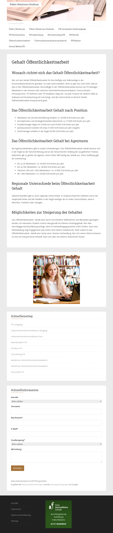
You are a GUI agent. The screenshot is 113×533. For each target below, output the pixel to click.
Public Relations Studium (24, 4)
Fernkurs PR (16, 348)
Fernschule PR (17, 372)
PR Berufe (74, 35)
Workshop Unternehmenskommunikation (29, 366)
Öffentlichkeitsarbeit (19, 40)
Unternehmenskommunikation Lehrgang (29, 330)
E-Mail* (14, 429)
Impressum (16, 509)
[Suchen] (103, 23)
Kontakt (14, 503)
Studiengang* (18, 440)
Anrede (14, 397)
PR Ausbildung (36, 35)
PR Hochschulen (17, 35)
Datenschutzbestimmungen (32, 484)
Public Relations (17, 29)
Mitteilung (16, 449)
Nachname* (17, 417)
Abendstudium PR (19, 342)
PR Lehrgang (16, 324)
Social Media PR (17, 46)
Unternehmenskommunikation (50, 40)
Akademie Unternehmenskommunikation (29, 360)
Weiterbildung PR (56, 35)
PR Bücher (76, 40)
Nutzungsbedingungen (59, 484)
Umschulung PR (18, 354)
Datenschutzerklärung (21, 515)
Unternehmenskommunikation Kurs (27, 336)
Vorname (15, 406)
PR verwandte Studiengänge (72, 29)
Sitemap (14, 521)
